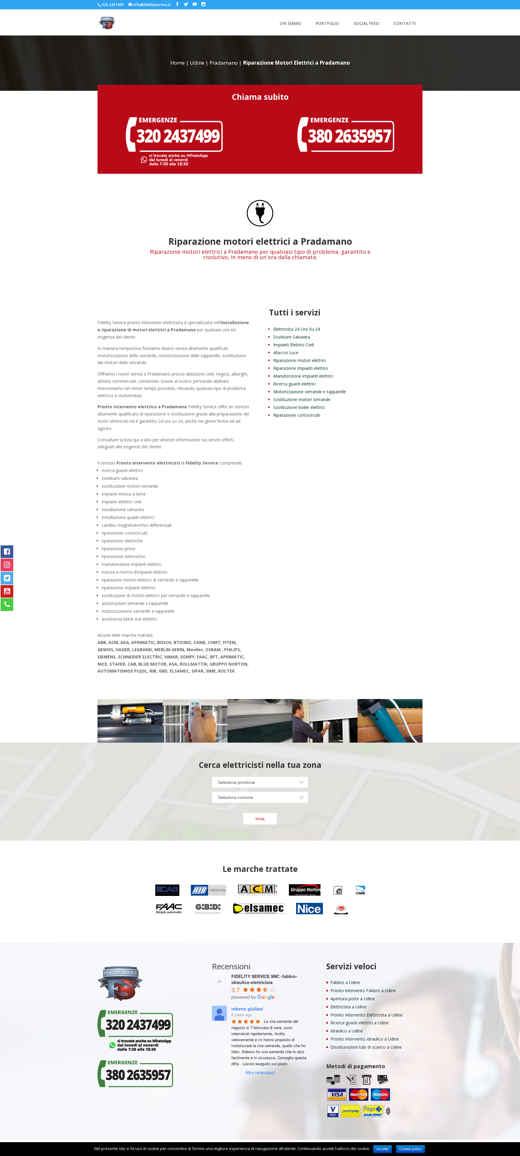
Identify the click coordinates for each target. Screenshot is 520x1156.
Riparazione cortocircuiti (296, 415)
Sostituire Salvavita (291, 337)
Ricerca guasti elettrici (294, 384)
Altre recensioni (260, 1072)
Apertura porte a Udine (352, 998)
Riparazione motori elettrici (299, 360)
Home (177, 62)
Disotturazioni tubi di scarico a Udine (366, 1047)
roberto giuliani (247, 1009)
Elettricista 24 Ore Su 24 (296, 329)
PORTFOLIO (327, 23)
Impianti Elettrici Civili (293, 345)
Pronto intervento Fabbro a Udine (363, 990)
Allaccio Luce (286, 352)
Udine (197, 62)
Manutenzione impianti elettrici (303, 376)
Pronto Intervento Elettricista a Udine (366, 1015)
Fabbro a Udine (345, 982)
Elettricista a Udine (348, 1007)
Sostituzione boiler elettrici (299, 407)
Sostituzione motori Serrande (301, 399)
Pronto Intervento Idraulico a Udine (364, 1039)
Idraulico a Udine (346, 1031)
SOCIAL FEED (366, 23)
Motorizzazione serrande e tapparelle (309, 391)
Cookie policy (410, 1149)
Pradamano (223, 62)
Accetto (382, 1149)
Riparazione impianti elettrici (300, 368)
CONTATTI (405, 23)
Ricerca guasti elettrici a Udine (359, 1023)
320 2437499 (113, 4)
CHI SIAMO (290, 23)
